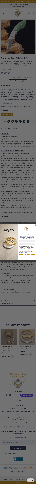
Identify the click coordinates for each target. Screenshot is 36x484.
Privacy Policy (24, 252)
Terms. (28, 252)
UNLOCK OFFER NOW (27, 254)
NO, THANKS (27, 256)
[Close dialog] (35, 225)
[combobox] (20, 244)
